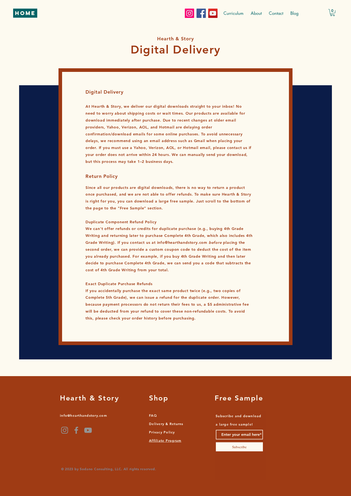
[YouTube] (213, 13)
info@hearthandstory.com (182, 242)
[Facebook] (201, 13)
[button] (332, 12)
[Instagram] (189, 13)
